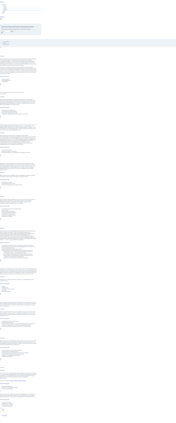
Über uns (5, 7)
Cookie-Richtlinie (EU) (6, 44)
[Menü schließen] (0, 412)
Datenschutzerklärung (6, 41)
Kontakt (3, 12)
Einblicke (5, 8)
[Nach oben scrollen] (1, 410)
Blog (3, 13)
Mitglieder (5, 9)
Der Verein (3, 415)
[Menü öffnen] (1, 19)
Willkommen (4, 4)
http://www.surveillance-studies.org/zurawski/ (18, 380)
